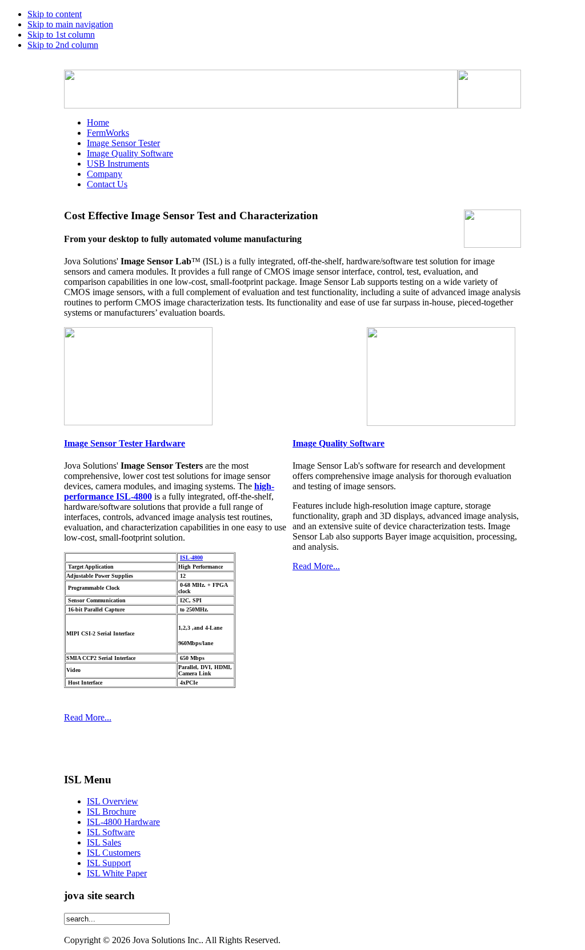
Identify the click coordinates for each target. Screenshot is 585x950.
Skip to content (54, 14)
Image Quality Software (338, 443)
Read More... (87, 717)
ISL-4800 (191, 557)
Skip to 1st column (61, 34)
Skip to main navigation (70, 24)
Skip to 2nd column (62, 45)
